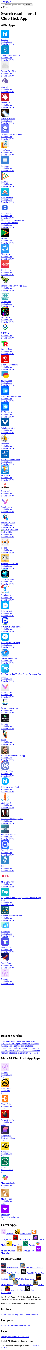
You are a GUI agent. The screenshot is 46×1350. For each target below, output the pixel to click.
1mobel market (16, 1041)
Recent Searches (31, 1315)
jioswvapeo (5, 1041)
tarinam (6, 1050)
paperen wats (11, 1046)
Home (3, 1315)
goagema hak (9, 1043)
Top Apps (10, 1315)
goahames (24, 1048)
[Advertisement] (23, 1008)
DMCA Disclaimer (21, 1337)
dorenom (31, 1048)
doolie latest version (20, 1053)
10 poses (18, 1043)
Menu (5, 7)
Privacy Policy (7, 1337)
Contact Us (14, 1326)
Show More (33, 1053)
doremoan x (27, 1041)
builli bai (19, 1046)
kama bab (27, 1046)
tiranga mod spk (13, 1048)
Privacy (36, 1345)
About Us (5, 1326)
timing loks (7, 1053)
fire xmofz (13, 1050)
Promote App (24, 1326)
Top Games (19, 1315)
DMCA (4, 1348)
